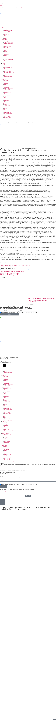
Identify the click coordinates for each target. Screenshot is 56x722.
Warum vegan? (7, 58)
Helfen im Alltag (7, 71)
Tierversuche (7, 48)
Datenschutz (7, 491)
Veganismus (4, 56)
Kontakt (6, 38)
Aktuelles (4, 27)
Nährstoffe (6, 60)
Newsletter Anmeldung (9, 72)
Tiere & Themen (5, 44)
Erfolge (5, 35)
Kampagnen (6, 41)
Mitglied (21, 7)
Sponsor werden (7, 68)
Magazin (6, 37)
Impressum (2, 491)
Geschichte (6, 34)
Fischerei (6, 47)
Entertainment (7, 52)
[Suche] (1, 5)
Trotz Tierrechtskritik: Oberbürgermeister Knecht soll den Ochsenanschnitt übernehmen (41, 300)
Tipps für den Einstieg (8, 59)
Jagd (5, 50)
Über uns (4, 33)
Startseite (2, 122)
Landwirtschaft (7, 46)
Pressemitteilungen (8, 30)
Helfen (3, 63)
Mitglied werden (7, 66)
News (5, 29)
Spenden (6, 64)
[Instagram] (7, 10)
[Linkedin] (10, 10)
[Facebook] (1, 10)
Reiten (5, 55)
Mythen (5, 62)
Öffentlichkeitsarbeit (8, 43)
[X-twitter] (13, 10)
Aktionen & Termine (8, 31)
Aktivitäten (4, 39)
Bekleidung (6, 54)
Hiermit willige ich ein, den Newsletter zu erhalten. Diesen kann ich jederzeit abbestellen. (19, 312)
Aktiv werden (7, 70)
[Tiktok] (16, 10)
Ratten (5, 51)
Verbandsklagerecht (8, 42)
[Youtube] (4, 10)
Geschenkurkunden (8, 67)
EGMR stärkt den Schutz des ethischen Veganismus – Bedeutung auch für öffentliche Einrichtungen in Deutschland (12, 273)
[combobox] (28, 4)
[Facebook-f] (1, 365)
